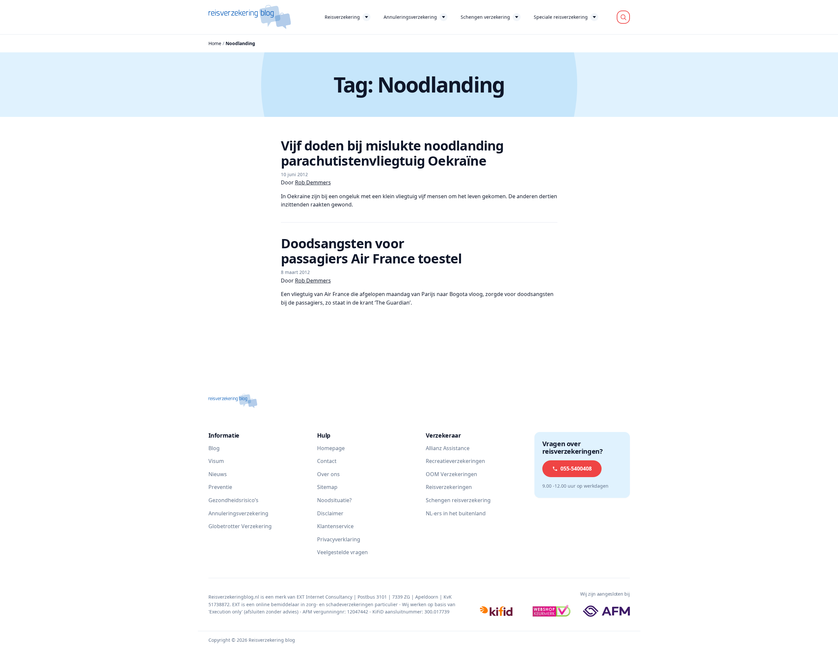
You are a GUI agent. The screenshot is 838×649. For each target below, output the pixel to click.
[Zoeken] (623, 17)
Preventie (220, 487)
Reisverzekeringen (449, 487)
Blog (214, 448)
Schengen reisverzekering (458, 500)
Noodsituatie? (334, 500)
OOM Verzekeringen (451, 474)
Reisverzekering (342, 17)
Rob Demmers (313, 182)
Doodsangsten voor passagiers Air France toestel (371, 250)
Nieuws (217, 474)
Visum (216, 461)
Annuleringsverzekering (410, 17)
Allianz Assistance (448, 448)
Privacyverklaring (338, 539)
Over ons (328, 474)
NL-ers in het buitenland (456, 513)
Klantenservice (335, 526)
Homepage (331, 448)
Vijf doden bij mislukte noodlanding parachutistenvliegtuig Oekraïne (392, 153)
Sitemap (327, 487)
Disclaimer (330, 513)
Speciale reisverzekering (561, 17)
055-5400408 (576, 468)
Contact (327, 461)
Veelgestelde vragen (342, 552)
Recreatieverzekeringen (455, 461)
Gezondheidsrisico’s (233, 500)
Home (214, 43)
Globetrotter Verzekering (240, 526)
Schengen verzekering (485, 17)
